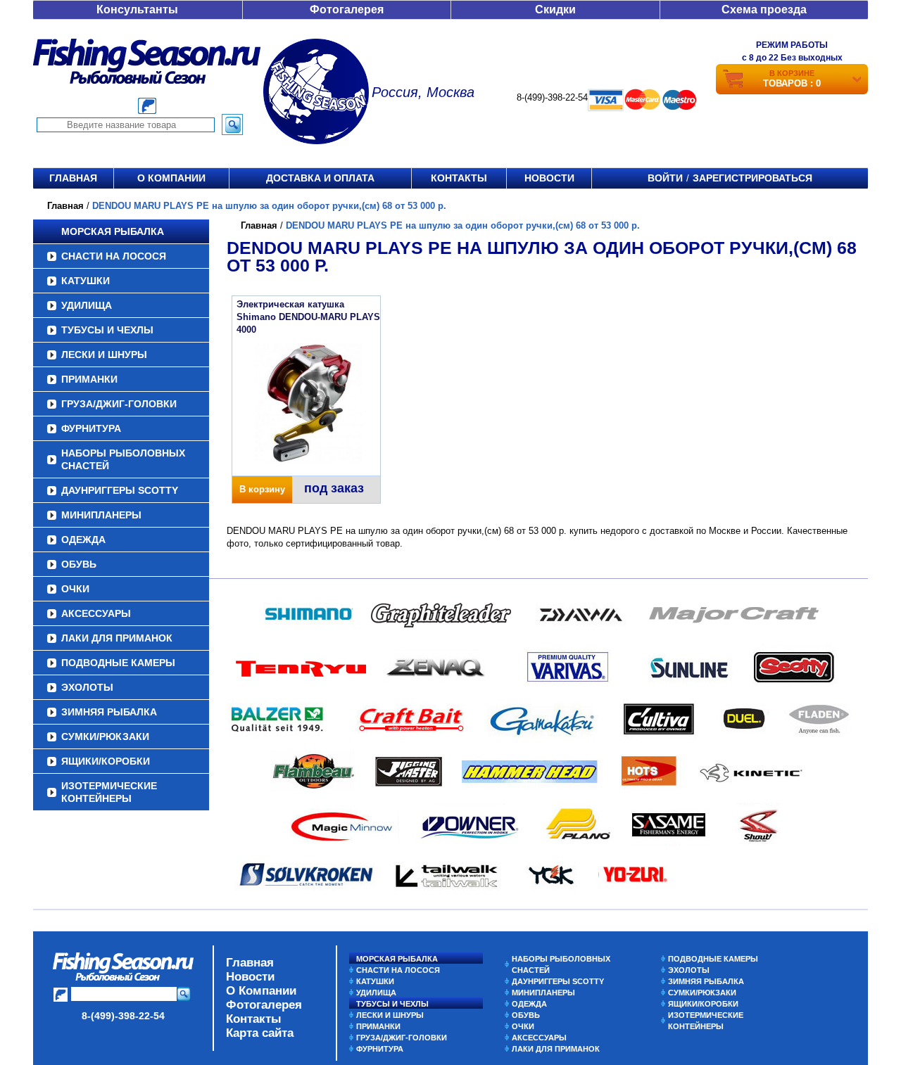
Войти (665, 178)
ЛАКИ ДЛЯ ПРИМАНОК (116, 638)
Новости (549, 178)
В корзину (262, 489)
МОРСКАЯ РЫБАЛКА (112, 231)
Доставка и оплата (320, 178)
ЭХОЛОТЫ (87, 687)
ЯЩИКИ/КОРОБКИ (105, 761)
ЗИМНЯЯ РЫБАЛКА (109, 712)
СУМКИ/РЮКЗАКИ (105, 736)
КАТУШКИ (85, 280)
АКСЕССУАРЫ (96, 613)
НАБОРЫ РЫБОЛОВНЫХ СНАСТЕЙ (123, 459)
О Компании (261, 990)
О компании (171, 178)
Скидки (555, 9)
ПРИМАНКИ (89, 379)
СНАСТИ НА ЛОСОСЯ (113, 256)
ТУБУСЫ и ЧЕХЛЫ (107, 330)
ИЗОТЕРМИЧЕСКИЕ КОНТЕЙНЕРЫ (109, 792)
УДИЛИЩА (86, 305)
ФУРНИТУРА (91, 428)
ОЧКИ (75, 588)
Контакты (459, 178)
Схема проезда (764, 9)
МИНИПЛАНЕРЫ (101, 515)
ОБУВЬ (78, 564)
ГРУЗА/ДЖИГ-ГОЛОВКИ (119, 403)
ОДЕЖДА (83, 539)
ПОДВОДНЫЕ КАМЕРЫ (118, 662)
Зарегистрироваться (752, 178)
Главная (73, 178)
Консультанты (137, 9)
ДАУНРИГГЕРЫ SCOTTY (119, 490)
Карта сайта (260, 1033)
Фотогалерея (347, 9)
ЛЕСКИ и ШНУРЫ (104, 354)
